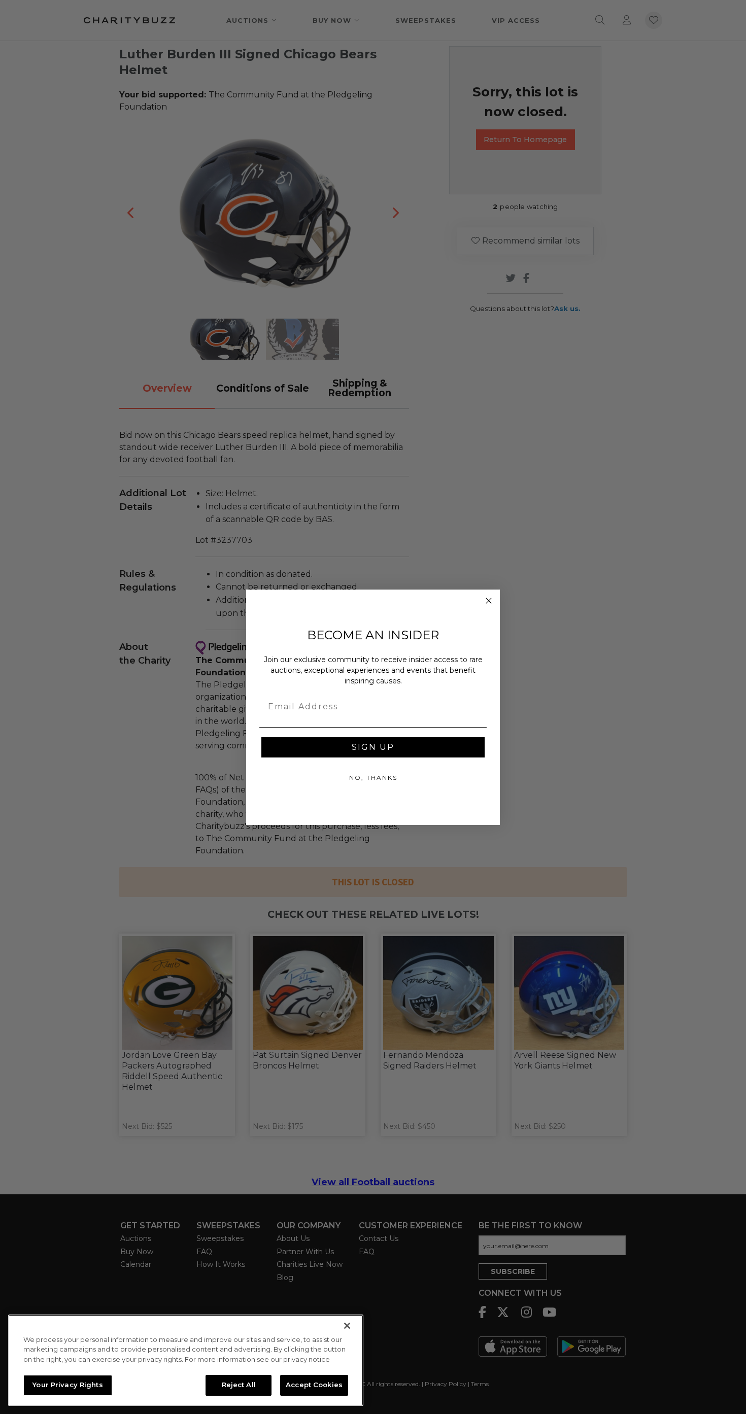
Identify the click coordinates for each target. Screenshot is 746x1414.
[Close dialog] (489, 601)
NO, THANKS (373, 777)
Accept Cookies (314, 1385)
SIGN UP (373, 747)
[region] (185, 1360)
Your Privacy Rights (67, 1385)
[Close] (347, 1326)
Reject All (239, 1385)
